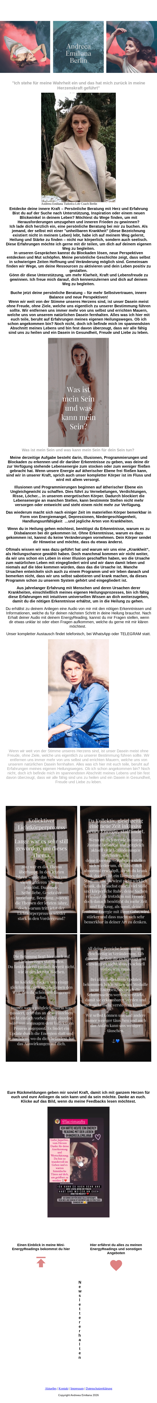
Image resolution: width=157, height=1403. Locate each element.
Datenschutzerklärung (99, 1388)
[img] (78, 47)
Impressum (77, 1388)
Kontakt (63, 1388)
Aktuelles (50, 1388)
